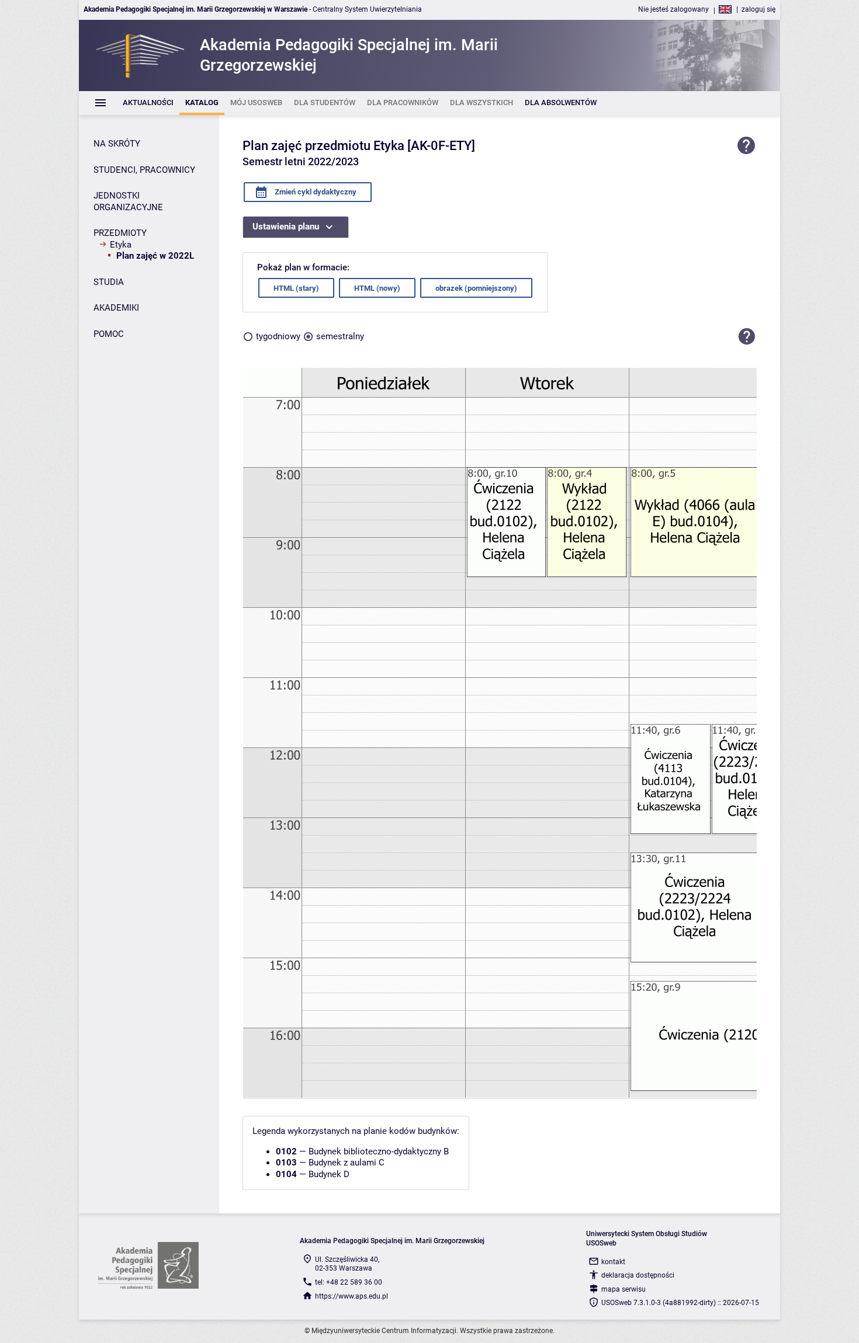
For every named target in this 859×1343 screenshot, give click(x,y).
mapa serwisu (623, 1289)
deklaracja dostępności (637, 1275)
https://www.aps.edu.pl (351, 1296)
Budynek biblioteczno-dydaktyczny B (379, 1151)
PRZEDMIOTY (120, 233)
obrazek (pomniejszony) (476, 288)
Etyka (120, 244)
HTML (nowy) (377, 288)
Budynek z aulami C (347, 1162)
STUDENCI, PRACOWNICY (144, 170)
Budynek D (329, 1174)
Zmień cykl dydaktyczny (314, 191)
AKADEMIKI (116, 307)
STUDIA (108, 282)
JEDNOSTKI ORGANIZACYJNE (128, 201)
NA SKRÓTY (116, 143)
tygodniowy (278, 336)
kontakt (613, 1262)
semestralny (340, 336)
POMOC (108, 334)
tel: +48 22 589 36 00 (348, 1282)
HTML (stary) (296, 288)
